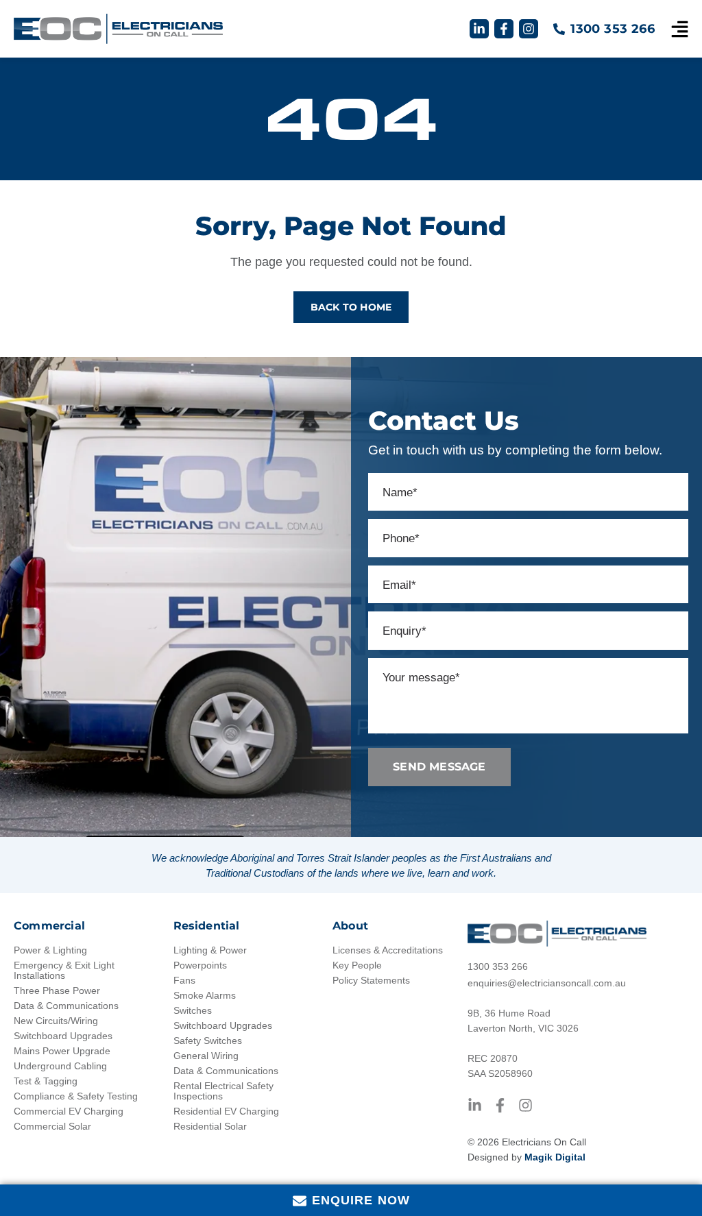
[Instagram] (528, 28)
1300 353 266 (612, 28)
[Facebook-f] (503, 28)
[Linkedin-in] (479, 28)
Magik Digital (554, 1157)
